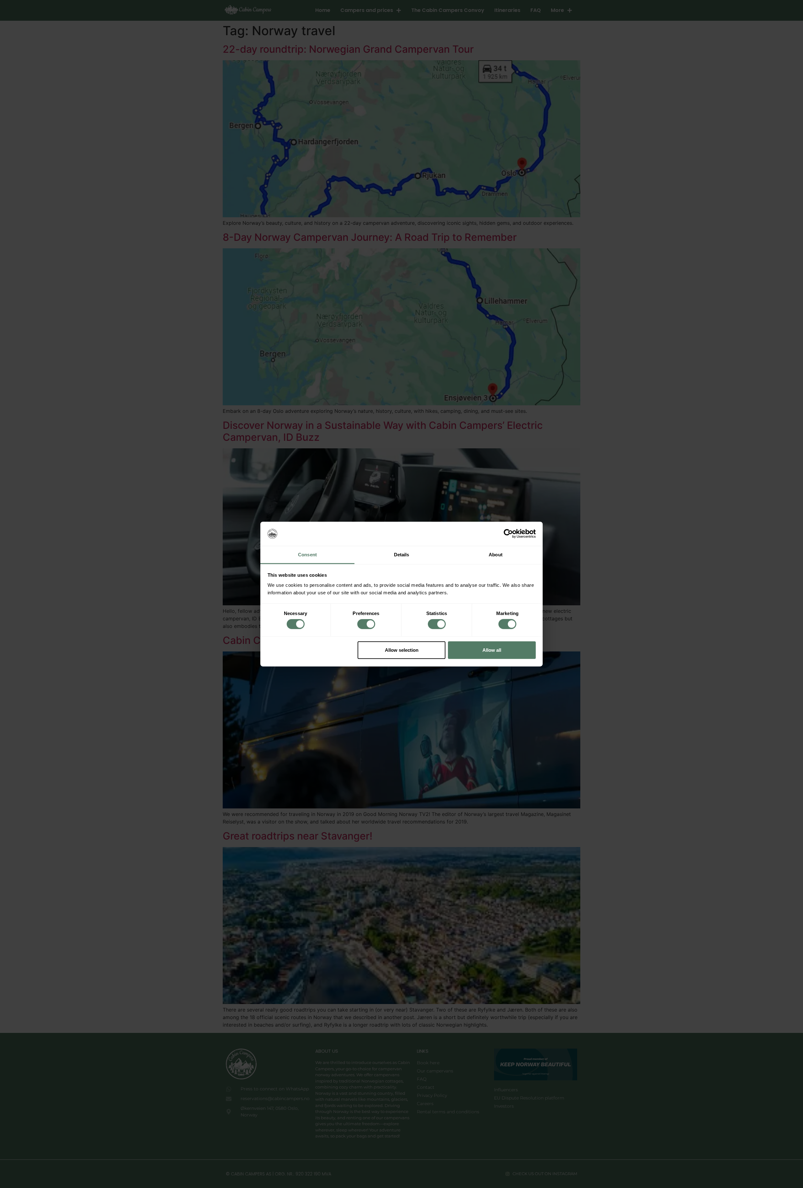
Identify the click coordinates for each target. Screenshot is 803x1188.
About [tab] (496, 554)
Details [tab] (401, 554)
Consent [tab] (307, 554)
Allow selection (401, 649)
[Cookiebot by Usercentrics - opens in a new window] (508, 533)
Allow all (491, 649)
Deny (311, 649)
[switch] (366, 624)
